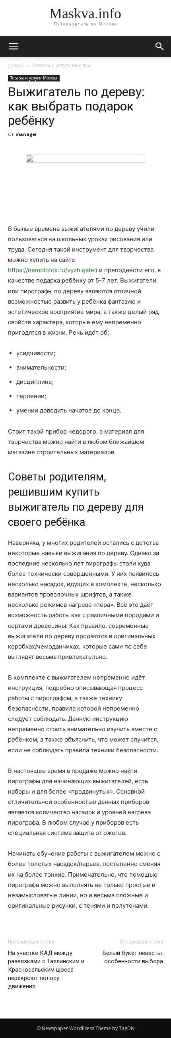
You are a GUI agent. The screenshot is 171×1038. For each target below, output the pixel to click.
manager (26, 134)
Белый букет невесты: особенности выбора (133, 957)
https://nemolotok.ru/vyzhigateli (52, 270)
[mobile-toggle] (13, 46)
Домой (16, 65)
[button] (160, 46)
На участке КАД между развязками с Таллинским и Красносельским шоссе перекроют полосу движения (46, 969)
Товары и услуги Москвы (61, 65)
